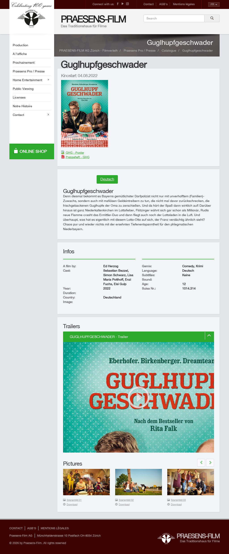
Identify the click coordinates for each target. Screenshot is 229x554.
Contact (149, 4)
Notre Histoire (22, 106)
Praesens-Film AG (20, 535)
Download (72, 504)
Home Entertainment (27, 80)
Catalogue (169, 50)
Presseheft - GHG (77, 157)
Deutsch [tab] (107, 179)
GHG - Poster (75, 152)
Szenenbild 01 (74, 500)
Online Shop (33, 151)
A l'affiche (20, 54)
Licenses (19, 97)
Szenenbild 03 (178, 500)
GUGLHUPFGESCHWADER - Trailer (99, 337)
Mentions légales (184, 4)
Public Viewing (23, 88)
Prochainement (23, 62)
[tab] (138, 337)
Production (20, 45)
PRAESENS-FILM (93, 18)
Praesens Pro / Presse (29, 71)
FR (212, 4)
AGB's (163, 4)
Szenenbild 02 (126, 500)
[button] (201, 463)
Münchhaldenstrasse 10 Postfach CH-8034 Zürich (69, 535)
